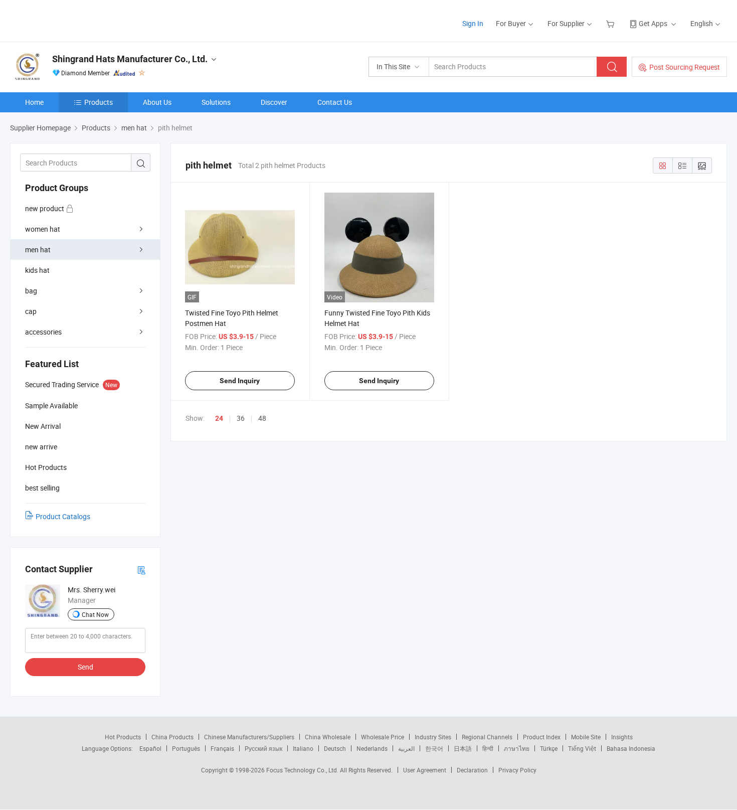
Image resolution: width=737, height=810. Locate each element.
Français (222, 748)
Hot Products (123, 737)
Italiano (303, 748)
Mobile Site (586, 737)
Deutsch (335, 748)
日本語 (463, 748)
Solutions (216, 102)
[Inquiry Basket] (611, 23)
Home (34, 102)
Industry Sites (433, 737)
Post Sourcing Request (684, 67)
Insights (622, 737)
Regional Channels (487, 737)
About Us (157, 102)
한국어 (434, 748)
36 (241, 418)
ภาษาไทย (516, 748)
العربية (406, 748)
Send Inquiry (240, 381)
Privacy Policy (517, 770)
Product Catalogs (63, 516)
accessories (43, 332)
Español (150, 748)
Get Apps (653, 23)
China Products (172, 737)
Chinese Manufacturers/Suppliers (249, 737)
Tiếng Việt (582, 748)
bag (31, 290)
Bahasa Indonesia (631, 748)
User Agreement (424, 770)
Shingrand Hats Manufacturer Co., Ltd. (130, 59)
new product (45, 208)
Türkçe (549, 748)
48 (262, 418)
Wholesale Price (382, 737)
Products (98, 102)
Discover (274, 102)
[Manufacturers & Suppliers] (74, 20)
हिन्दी (487, 748)
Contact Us (334, 102)
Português (186, 748)
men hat (38, 249)
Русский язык (263, 748)
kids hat (37, 270)
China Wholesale (327, 737)
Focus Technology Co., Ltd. (303, 770)
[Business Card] (141, 569)
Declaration (472, 770)
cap (31, 311)
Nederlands (372, 748)
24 (219, 418)
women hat (42, 229)
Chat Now (95, 614)
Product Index (542, 737)
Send (85, 667)
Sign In (472, 23)
